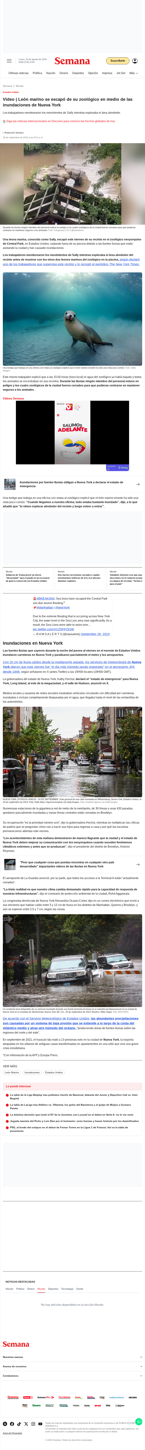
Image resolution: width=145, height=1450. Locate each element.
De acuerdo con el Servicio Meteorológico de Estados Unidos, (70, 1023)
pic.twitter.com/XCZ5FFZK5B (53, 629)
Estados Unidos (54, 1072)
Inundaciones (32, 1072)
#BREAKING (45, 598)
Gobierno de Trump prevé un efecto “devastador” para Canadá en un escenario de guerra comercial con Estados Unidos (28, 578)
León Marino (12, 1072)
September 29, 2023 (95, 634)
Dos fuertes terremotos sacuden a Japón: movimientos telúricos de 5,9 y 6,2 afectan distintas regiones (79, 578)
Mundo (20, 85)
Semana (7, 85)
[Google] (5, 1424)
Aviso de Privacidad (16, 1433)
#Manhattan (44, 607)
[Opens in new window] (12, 1424)
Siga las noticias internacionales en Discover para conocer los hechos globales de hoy (60, 121)
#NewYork (62, 607)
